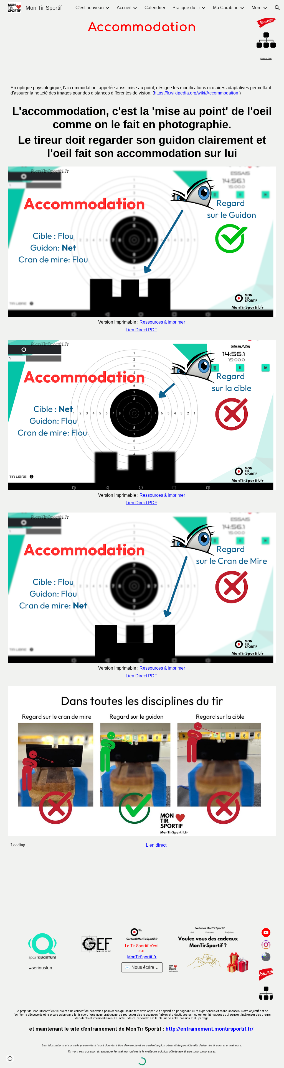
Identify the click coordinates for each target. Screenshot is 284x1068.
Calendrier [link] (154, 7)
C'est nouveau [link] (89, 7)
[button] (277, 7)
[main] (142, 27)
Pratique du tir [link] (186, 7)
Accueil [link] (124, 7)
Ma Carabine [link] (226, 7)
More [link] (257, 7)
